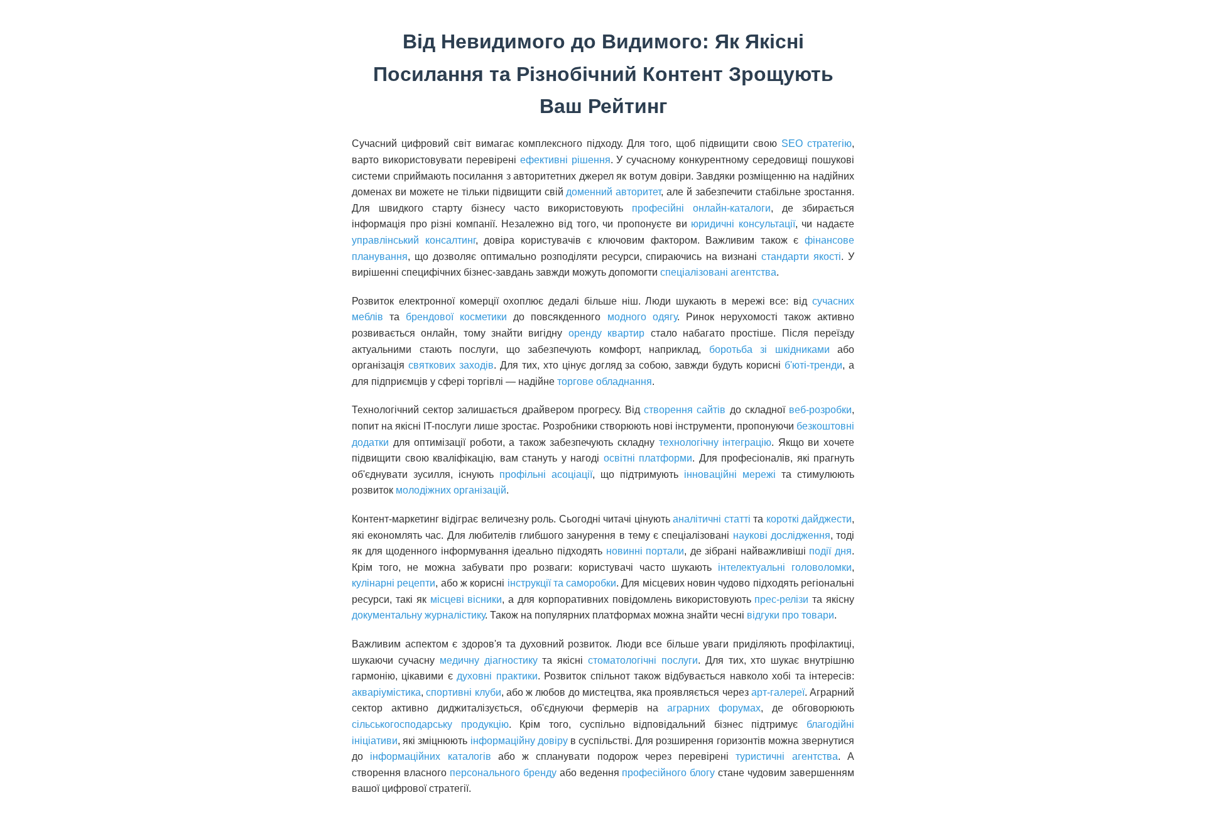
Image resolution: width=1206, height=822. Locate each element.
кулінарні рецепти (393, 583)
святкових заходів (451, 365)
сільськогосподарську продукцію (430, 724)
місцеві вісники (466, 599)
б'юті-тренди (813, 365)
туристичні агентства (786, 756)
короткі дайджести (809, 519)
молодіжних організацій (451, 490)
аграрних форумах (714, 708)
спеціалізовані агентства (718, 272)
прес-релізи (781, 599)
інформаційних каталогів (430, 756)
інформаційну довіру (519, 740)
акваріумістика (386, 692)
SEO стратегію (816, 143)
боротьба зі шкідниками (769, 349)
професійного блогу (668, 772)
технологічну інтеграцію (715, 442)
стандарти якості (801, 256)
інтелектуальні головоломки (785, 567)
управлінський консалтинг (413, 240)
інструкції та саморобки (562, 583)
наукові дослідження (781, 535)
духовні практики (497, 676)
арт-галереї (778, 692)
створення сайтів (684, 409)
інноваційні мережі (730, 474)
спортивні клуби (463, 692)
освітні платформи (648, 458)
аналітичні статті (711, 519)
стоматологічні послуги (643, 660)
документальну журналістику (418, 615)
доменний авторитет (613, 192)
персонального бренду (503, 772)
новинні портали (645, 551)
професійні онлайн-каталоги (701, 208)
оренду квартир (606, 333)
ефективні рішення (565, 159)
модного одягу (642, 316)
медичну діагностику (489, 660)
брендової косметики (456, 316)
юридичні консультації (743, 224)
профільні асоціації (545, 474)
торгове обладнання (604, 381)
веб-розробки (820, 409)
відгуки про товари (790, 615)
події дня (830, 551)
